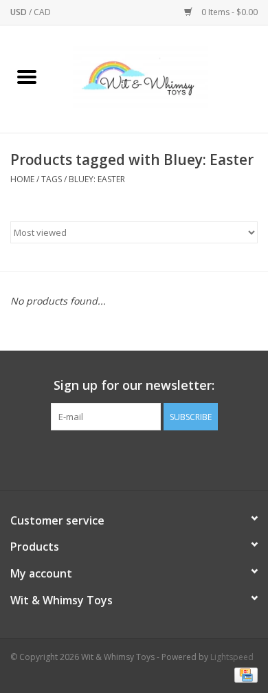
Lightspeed (232, 657)
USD (19, 12)
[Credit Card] (244, 674)
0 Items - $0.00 (228, 12)
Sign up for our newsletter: (134, 385)
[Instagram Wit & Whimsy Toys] (146, 459)
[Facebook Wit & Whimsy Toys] (122, 459)
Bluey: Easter (97, 179)
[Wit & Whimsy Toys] (161, 78)
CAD (42, 12)
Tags (51, 179)
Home (22, 179)
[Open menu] (27, 76)
